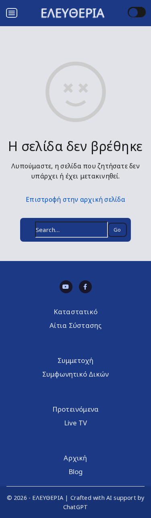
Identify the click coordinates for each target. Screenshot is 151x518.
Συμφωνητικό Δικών (75, 374)
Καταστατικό (75, 311)
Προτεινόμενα (75, 409)
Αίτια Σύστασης (76, 325)
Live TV (75, 422)
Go (117, 229)
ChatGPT (75, 507)
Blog (75, 471)
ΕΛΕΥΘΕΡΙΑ (73, 12)
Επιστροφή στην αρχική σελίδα (75, 199)
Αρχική (75, 457)
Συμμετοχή (76, 360)
